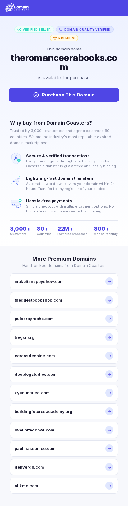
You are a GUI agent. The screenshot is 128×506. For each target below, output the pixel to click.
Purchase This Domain (68, 94)
